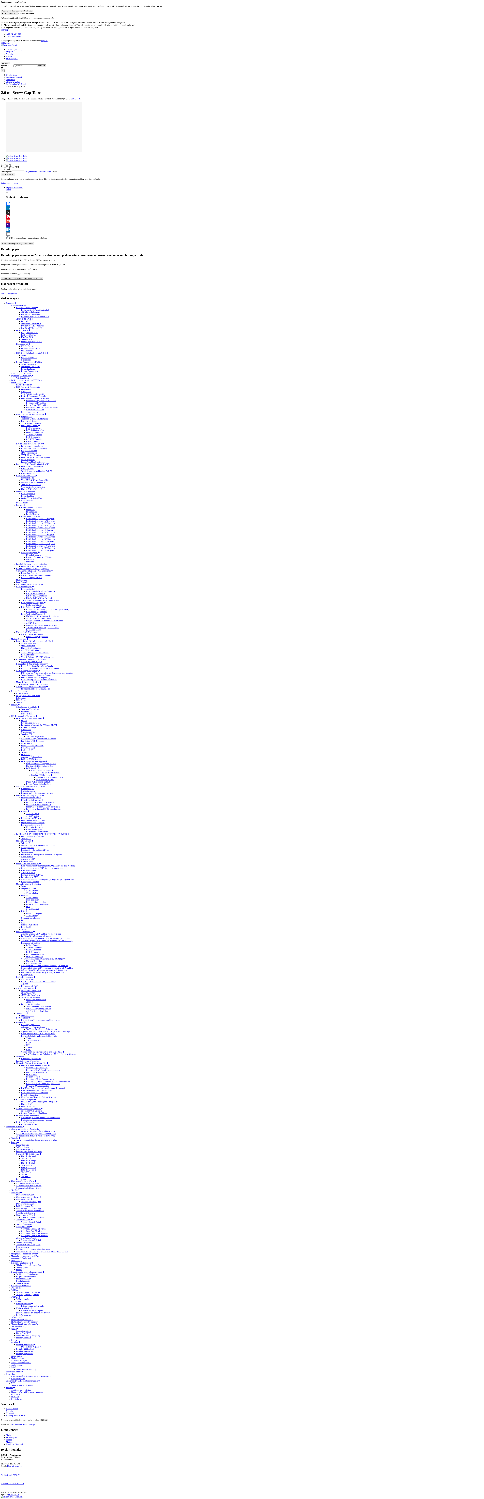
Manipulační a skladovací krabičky (25, 1256)
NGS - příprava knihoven (21, 373)
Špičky (14, 1143)
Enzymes (20, 505)
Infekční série (26, 711)
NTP (23, 922)
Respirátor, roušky (23, 1281)
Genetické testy (17, 1399)
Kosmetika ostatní (18, 1378)
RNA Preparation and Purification (34, 1093)
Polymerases (26, 389)
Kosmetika (10, 1374)
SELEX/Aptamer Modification (38, 618)
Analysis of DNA (28, 859)
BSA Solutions (22, 1018)
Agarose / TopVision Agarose (33, 1027)
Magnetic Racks (27, 478)
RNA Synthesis (27, 589)
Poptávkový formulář (14, 1444)
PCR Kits (15, 1397)
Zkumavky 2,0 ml (23, 1199)
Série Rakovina (27, 714)
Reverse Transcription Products (38, 784)
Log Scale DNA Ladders (36, 403)
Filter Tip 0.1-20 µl (28, 1167)
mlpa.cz (44, 41)
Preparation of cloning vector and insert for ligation (41, 854)
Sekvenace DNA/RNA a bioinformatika (22, 1381)
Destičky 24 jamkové (24, 1354)
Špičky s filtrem (22, 1147)
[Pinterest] (244, 217)
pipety (14, 1329)
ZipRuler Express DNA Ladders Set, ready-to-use (41, 934)
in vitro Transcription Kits (31, 498)
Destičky (15, 1342)
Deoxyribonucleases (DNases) (33, 820)
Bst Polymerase (27, 469)
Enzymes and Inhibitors (30, 825)
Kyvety (14, 1340)
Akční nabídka (12, 1409)
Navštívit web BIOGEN (10, 1475)
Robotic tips (21, 1179)
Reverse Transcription (30, 723)
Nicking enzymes (28, 791)
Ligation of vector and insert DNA (35, 850)
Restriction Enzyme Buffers (37, 832)
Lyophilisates (26, 416)
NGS (13, 1383)
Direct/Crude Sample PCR (31, 342)
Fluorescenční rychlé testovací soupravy (27, 1392)
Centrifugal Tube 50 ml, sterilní (33, 1231)
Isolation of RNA (33, 1077)
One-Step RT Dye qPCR (31, 323)
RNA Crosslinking (33, 630)
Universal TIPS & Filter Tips (28, 1154)
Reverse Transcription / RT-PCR (29, 444)
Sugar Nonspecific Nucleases (32, 823)
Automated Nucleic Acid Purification (31, 686)
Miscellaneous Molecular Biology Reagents (38, 1097)
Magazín (9, 52)
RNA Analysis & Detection (32, 614)
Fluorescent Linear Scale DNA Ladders (42, 407)
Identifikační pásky (23, 1279)
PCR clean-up (31, 1074)
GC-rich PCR (26, 743)
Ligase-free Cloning (29, 573)
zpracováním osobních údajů (23, 1424)
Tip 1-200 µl (26, 1172)
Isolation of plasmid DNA (36, 1072)
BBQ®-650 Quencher (35, 430)
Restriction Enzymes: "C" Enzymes (40, 521)
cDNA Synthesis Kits (29, 364)
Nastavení (5, 11)
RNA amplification (28, 870)
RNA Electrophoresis (25, 977)
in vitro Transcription (24, 491)
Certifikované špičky (24, 1149)
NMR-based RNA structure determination (42, 616)
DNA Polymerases (33, 555)
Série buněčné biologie (30, 709)
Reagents (20, 1022)
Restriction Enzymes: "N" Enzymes (40, 539)
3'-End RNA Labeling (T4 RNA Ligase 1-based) (40, 600)
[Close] (7, 192)
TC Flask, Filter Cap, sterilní (27, 1295)
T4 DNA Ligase (32, 814)
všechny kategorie (8, 293)
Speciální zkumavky (24, 1224)
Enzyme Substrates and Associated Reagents (39, 1036)
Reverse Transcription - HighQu (29, 362)
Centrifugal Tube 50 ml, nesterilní (34, 1233)
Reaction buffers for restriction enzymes (37, 793)
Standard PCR (27, 339)
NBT (28, 1045)
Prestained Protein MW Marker (33, 566)
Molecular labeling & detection (28, 884)
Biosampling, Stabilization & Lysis (30, 659)
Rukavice (15, 1301)
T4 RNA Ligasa (32, 816)
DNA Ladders (27, 351)
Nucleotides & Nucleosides (27, 632)
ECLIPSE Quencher (34, 439)
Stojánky (15, 1138)
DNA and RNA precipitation (37, 1086)
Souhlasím (28, 11)
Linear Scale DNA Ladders (37, 405)
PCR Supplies (32, 768)
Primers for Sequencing (30, 1004)
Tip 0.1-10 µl (26, 1165)
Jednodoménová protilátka (27, 707)
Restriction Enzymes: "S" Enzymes (40, 530)
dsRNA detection (33, 623)
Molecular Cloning (24, 841)
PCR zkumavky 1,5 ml (25, 1204)
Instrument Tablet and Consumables (35, 689)
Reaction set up (27, 861)
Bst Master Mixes (28, 473)
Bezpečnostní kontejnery (26, 1276)
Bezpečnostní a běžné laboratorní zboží (27, 1272)
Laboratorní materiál (14, 1127)
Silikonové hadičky (18, 1326)
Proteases (30, 562)
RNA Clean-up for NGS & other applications (39, 680)
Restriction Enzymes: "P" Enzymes (40, 550)
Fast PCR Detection (29, 357)
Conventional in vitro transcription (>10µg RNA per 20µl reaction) (47, 879)
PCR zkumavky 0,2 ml (25, 1195)
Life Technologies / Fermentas (23, 716)
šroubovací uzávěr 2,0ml (31, 1202)
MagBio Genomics (19, 639)
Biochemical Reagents (25, 1099)
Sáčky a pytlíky (17, 1317)
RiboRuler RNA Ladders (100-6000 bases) (38, 981)
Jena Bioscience (17, 382)
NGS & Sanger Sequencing (27, 671)
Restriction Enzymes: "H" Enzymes (40, 548)
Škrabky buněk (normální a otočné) (25, 1324)
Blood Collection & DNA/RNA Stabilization (39, 666)
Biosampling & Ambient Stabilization (31, 664)
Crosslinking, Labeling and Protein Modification (40, 1118)
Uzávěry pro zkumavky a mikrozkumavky (33, 1249)
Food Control (21, 582)
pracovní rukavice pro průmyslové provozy (33, 1313)
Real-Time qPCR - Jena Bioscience (30, 414)
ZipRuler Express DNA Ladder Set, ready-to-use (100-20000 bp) (47, 941)
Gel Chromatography (29, 412)
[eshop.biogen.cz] (9, 45)
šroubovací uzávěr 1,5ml (31, 1222)
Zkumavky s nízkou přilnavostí (28, 1197)
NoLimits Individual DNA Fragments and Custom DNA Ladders (47, 968)
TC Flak (14, 1290)
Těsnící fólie (16, 1190)
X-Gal (28, 1038)
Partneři (9, 1440)
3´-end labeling (32, 893)
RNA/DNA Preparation (26, 475)
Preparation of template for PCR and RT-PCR (39, 725)
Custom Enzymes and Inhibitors (34, 1113)
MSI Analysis (21, 580)
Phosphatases (31, 512)
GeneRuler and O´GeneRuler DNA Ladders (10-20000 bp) (44, 966)
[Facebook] (244, 204)
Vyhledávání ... (7, 66)
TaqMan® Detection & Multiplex (34, 419)
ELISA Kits (16, 1394)
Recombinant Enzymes (30, 507)
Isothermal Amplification (26, 308)
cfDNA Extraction (28, 643)
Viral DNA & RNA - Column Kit (34, 480)
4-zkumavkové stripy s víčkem (28, 1183)
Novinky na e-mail (8, 1420)
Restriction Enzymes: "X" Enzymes (40, 544)
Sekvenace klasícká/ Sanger (22, 1385)
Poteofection (21, 698)
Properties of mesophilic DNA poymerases (43, 807)
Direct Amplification (29, 421)
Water (23, 355)
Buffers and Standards (25, 1122)
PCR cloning (26, 755)
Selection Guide (27, 843)
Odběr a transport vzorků (21, 1363)
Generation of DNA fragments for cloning (38, 845)
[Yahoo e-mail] (244, 225)
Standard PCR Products (41, 775)
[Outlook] (244, 229)
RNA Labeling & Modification (33, 607)
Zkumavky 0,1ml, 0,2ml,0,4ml (28, 1245)
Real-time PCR (27, 750)
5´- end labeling (32, 909)
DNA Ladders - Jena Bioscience (34, 398)
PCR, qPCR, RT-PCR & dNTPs (29, 718)
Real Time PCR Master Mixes (48, 773)
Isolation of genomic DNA (37, 1068)
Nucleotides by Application (37, 637)
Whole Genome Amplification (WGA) (36, 471)
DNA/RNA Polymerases (31, 800)
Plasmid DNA (27, 1104)
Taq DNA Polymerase (35, 736)
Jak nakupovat (12, 58)
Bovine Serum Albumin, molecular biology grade (40, 1020)
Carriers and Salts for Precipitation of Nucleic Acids (42, 1052)
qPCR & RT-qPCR (24, 319)
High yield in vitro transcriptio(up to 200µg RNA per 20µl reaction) (48, 866)
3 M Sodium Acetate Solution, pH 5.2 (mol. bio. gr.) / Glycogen (51, 1054)
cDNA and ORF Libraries (31, 1111)
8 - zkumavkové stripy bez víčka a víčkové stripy (35, 1131)
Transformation (27, 852)
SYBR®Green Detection (31, 423)
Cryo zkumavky (22, 1247)
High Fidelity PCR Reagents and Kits (41, 764)
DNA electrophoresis (24, 932)
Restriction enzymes (34, 829)
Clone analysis (27, 857)
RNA (23, 911)
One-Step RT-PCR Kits (30, 367)
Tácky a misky (17, 1365)
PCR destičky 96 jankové (31, 1347)
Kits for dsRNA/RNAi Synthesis (39, 598)
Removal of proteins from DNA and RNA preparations (48, 1081)
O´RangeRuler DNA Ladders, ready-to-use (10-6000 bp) (44, 970)
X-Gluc (29, 1047)
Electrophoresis (22, 344)
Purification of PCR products (32, 741)
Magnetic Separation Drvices (28, 682)
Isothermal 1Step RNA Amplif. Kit (35, 317)
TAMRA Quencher (34, 435)
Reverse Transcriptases (30, 371)
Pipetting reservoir (23, 1338)
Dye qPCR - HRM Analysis (32, 326)
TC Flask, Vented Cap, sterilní (28, 1292)
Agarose (24, 984)
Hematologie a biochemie (21, 1285)
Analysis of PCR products (31, 757)
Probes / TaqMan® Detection (32, 462)
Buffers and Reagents (29, 727)
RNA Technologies (24, 587)
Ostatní (19, 1056)
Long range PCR (28, 748)
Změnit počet (6, 172)
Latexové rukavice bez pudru (32, 1306)
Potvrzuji (4, 30)
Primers (24, 720)
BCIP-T (29, 1043)
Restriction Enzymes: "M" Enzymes (40, 546)
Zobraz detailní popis (9, 183)
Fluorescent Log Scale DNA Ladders (41, 401)
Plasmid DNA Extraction (31, 648)
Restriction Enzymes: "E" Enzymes (40, 519)
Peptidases (30, 509)
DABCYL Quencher (34, 432)
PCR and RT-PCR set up (31, 759)
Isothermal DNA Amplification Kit (35, 310)
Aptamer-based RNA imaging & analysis (42, 627)
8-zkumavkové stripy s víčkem (28, 1188)
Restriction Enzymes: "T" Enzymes (40, 534)
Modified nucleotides (29, 925)
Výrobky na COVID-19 (15, 1415)
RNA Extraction (27, 655)
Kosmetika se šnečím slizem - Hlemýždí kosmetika (31, 1376)
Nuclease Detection (34, 961)
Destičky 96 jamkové (25, 1344)
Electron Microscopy (14, 1372)
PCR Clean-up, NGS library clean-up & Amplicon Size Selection (47, 673)
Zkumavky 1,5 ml (23, 1220)
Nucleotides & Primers (25, 988)
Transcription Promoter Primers (38, 1006)
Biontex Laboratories (19, 691)
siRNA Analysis (27, 979)
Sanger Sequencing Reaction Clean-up (36, 675)
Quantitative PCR (28, 732)
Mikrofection (21, 700)
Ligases (24, 811)
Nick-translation (32, 900)
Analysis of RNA (28, 873)
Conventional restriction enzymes (29, 786)
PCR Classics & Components (28, 387)
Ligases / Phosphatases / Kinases (39, 557)
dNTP (23, 929)
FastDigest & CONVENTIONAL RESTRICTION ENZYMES (42, 834)
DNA (23, 895)
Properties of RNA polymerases (38, 804)
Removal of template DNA (32, 875)
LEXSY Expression (24, 385)
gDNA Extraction (28, 646)
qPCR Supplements (29, 453)
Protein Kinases (32, 514)
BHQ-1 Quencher (33, 428)
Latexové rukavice (23, 1304)
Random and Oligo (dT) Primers (34, 448)
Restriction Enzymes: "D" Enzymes (40, 523)
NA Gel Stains (27, 346)
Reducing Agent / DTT (30, 1025)
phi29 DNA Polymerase (30, 312)
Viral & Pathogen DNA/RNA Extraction (37, 657)
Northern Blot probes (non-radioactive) (41, 625)
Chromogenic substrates (30, 918)
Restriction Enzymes (29, 516)
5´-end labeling (32, 891)
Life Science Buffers (29, 1124)
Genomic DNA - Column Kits (33, 487)
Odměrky (15, 1367)
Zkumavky (15, 1192)
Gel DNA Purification (30, 650)
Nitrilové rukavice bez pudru (32, 1310)
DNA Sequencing (28, 1106)
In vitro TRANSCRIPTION (27, 863)
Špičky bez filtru (22, 1145)
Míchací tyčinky (17, 1358)
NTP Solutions (27, 500)
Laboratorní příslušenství (31, 1059)
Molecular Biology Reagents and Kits (31, 1063)
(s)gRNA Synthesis (34, 605)
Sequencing (26, 752)
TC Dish (15, 1297)
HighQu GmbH (17, 305)
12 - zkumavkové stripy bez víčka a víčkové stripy (36, 1133)
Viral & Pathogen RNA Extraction (35, 652)
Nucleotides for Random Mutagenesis (36, 575)
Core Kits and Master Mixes (32, 394)
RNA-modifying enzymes (36, 612)
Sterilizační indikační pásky (27, 1274)
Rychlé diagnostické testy (21, 376)
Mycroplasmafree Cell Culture (28, 696)
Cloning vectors (27, 848)
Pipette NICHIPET (23, 1333)
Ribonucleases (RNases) (31, 818)
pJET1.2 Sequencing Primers (37, 1011)
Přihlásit (44, 1420)
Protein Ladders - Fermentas (27, 1061)
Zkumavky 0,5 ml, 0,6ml (26, 1238)
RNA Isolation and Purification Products (37, 1090)
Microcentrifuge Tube (25, 1215)
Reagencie (10, 303)
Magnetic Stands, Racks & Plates (34, 684)
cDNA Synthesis (28, 460)
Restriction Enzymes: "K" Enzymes (40, 537)
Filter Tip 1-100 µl (28, 1156)
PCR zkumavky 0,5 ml (25, 1206)
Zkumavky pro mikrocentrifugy (28, 1208)
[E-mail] (244, 234)
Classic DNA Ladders (35, 410)
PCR (28, 907)
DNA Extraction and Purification (34, 1065)
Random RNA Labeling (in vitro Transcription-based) (47, 609)
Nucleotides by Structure (31, 634)
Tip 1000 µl (26, 1177)
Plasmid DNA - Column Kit (32, 489)
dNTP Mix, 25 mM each (36, 1000)
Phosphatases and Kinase (31, 798)
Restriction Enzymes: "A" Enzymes (40, 528)
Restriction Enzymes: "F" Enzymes (40, 541)
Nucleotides (26, 360)
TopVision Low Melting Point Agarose (41, 1029)
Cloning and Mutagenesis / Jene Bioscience (33, 571)
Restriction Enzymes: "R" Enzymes (40, 532)
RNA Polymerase (28, 494)
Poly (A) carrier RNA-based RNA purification (44, 621)
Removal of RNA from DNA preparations (43, 1070)
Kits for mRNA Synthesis (36, 596)
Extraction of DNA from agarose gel (40, 1079)
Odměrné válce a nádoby (26, 1369)
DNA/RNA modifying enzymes (29, 795)
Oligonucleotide (27, 888)
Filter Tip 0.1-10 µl (28, 1170)
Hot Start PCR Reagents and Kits (39, 766)
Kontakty (9, 56)
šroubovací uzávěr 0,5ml (31, 1240)
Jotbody (14, 705)
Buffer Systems (22, 693)
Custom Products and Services (28, 1108)
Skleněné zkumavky (24, 1242)
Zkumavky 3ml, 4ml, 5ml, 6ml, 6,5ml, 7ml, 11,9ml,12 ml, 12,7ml (42, 1251)
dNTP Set (30, 1002)
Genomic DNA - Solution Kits (33, 482)
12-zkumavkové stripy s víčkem (28, 1186)
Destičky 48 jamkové (24, 1351)
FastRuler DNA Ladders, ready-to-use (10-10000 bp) (42, 972)
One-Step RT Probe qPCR (31, 328)
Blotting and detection (30, 882)
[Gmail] (244, 221)
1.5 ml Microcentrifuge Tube (32, 1217)
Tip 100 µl (25, 1174)
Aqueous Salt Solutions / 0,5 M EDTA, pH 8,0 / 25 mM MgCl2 (46, 1031)
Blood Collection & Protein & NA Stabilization (40, 668)
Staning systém (22, 1267)
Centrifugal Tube (23, 1226)
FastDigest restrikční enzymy (32, 836)
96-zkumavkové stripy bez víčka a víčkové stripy (35, 1136)
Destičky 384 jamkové (25, 1349)
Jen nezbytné (17, 11)
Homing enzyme (27, 789)
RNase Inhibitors (28, 369)
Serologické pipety (23, 1331)
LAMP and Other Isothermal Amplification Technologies (43, 1088)
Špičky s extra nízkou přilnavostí (29, 1152)
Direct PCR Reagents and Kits (38, 782)
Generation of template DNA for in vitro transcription (42, 868)
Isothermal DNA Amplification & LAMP (32, 464)
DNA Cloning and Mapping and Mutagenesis (39, 1102)
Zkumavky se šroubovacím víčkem (30, 1211)
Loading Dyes (27, 975)
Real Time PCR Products (41, 770)
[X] (244, 212)
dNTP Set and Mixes (29, 997)
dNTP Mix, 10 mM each (31, 991)
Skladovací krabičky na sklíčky (28, 1265)
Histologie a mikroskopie (21, 1263)
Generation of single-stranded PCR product (38, 739)
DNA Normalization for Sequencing (35, 677)
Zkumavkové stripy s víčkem (23, 1181)
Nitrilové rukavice (23, 1308)
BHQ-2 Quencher (33, 441)
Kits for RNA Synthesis (35, 593)
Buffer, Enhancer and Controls (33, 396)
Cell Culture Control (34, 963)
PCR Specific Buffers (45, 779)
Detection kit (26, 927)
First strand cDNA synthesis (32, 745)
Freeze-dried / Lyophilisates (32, 446)
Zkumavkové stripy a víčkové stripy (25, 1129)
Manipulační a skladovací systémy (24, 1254)
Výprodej (10, 1413)
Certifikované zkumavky (26, 1213)
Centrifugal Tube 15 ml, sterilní (33, 1229)
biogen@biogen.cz (14, 1466)
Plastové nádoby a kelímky (22, 1319)
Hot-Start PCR (27, 337)
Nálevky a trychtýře (19, 1360)
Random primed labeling (36, 902)
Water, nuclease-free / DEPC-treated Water (38, 1034)
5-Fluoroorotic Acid (34, 1040)
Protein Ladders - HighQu (31, 348)
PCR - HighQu (22, 330)
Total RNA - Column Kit (31, 485)
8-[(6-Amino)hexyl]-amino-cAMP (29, 584)
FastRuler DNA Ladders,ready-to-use (36, 936)
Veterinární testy (22, 378)
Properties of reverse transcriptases (40, 802)
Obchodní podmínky (14, 49)
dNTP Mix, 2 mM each (30, 995)
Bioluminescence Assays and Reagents (36, 1120)
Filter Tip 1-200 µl (28, 1161)
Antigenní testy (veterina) (21, 1390)
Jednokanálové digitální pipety (28, 1335)
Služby (9, 1435)
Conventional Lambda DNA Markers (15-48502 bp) (42, 959)
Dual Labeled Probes (29, 426)
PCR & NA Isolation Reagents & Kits (31, 353)
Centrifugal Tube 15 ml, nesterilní (34, 1236)
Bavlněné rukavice (23, 1315)
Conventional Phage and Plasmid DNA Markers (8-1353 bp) (45, 938)
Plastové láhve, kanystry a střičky (24, 1322)
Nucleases (30, 559)
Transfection (21, 702)
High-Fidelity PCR (28, 335)
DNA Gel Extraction (29, 1095)
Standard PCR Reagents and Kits (49, 777)
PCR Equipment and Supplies (33, 761)
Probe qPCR (26, 321)
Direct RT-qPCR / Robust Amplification (37, 457)
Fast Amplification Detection (32, 314)
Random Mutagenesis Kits (31, 578)
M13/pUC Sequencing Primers (38, 1009)
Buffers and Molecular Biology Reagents (32, 568)
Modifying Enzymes (29, 553)
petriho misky (16, 1356)
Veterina (9, 1388)
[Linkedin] (244, 208)
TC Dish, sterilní (22, 1299)
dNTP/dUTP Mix (28, 993)
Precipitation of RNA (29, 877)
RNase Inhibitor (27, 496)
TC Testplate (16, 1288)
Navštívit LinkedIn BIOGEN (12, 1484)
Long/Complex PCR (29, 333)
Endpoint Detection (29, 450)
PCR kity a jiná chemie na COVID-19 (26, 380)
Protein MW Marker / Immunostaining (31, 564)
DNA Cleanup (22, 503)
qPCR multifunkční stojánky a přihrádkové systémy (36, 1140)
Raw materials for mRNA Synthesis (40, 591)
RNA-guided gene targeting (32, 603)
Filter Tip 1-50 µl (28, 1163)
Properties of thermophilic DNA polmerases (43, 809)
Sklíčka (19, 1270)
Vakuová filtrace (22, 1283)
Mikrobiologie (16, 1261)
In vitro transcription (34, 913)
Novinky (9, 54)
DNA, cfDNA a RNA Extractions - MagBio (34, 641)
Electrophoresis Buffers (30, 943)
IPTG (28, 1049)
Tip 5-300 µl (26, 1158)
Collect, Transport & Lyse (31, 662)
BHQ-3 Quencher (33, 437)
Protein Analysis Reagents (26, 1115)
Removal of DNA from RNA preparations (43, 1084)
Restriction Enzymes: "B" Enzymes (40, 525)
